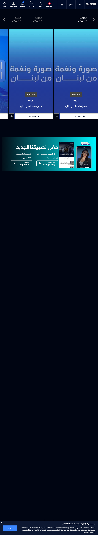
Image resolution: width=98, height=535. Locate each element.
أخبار (80, 4)
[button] (4, 19)
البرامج (71, 4)
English (4, 6)
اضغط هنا (86, 532)
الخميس (83, 18)
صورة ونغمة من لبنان (76, 106)
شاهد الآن (77, 116)
